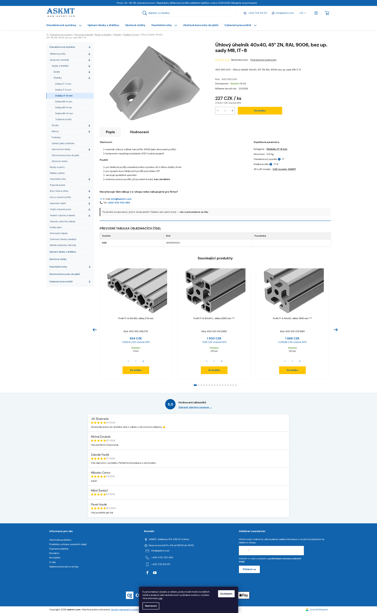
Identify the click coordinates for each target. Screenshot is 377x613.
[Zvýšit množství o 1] (232, 110)
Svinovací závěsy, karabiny (63, 239)
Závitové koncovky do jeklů (65, 155)
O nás (52, 562)
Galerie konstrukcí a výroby (64, 566)
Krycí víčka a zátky (59, 191)
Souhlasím (226, 593)
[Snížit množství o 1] (217, 110)
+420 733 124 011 (257, 13)
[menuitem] (65, 25)
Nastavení (151, 605)
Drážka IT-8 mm (64, 95)
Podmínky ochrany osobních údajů (68, 544)
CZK (301, 13)
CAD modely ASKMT (284, 169)
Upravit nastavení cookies (125, 609)
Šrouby (55, 125)
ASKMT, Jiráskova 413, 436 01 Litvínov (169, 539)
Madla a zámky (57, 173)
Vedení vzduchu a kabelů (62, 215)
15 (236, 385)
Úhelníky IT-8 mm (276, 149)
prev (94, 329)
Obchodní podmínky (60, 539)
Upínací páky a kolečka (63, 143)
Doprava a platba (58, 548)
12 (228, 385)
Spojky (56, 71)
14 (233, 385)
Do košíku (260, 110)
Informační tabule (59, 233)
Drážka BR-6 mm (63, 101)
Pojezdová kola (57, 185)
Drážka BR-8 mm (63, 107)
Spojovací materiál (59, 59)
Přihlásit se (249, 569)
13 (230, 385)
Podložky (56, 137)
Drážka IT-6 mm (63, 89)
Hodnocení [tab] (139, 132)
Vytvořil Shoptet (319, 609)
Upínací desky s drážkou (62, 251)
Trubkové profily (63, 119)
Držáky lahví (56, 227)
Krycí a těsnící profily (60, 197)
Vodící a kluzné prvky (60, 209)
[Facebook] (147, 572)
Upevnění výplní (58, 203)
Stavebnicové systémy (62, 47)
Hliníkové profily (58, 53)
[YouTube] (154, 572)
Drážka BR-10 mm (64, 113)
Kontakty (54, 553)
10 (222, 385)
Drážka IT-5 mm (63, 83)
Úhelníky (57, 77)
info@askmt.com (285, 13)
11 (225, 385)
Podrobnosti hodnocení (263, 59)
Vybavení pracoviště (61, 281)
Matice (55, 131)
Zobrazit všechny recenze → (195, 407)
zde (160, 598)
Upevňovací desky (61, 149)
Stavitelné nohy (58, 179)
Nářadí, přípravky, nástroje (63, 245)
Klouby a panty (57, 167)
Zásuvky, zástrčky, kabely (62, 221)
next (335, 329)
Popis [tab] (110, 132)
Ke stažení (54, 557)
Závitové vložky (60, 161)
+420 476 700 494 (118, 202)
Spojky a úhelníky (60, 65)
